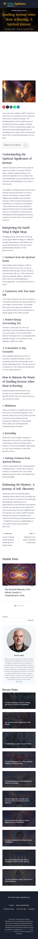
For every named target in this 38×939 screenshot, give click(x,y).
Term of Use (21, 909)
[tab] (15, 605)
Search (5, 617)
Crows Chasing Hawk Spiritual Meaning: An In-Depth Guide (8, 539)
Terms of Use (26, 929)
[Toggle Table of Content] (24, 145)
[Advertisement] (19, 58)
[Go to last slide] (6, 583)
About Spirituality (22, 905)
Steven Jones (11, 29)
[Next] (32, 583)
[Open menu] (34, 4)
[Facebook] (11, 107)
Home (11, 905)
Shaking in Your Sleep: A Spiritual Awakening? (29, 538)
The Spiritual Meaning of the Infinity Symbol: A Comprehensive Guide (17, 592)
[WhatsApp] (14, 107)
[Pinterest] (3, 107)
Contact (31, 909)
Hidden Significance (19, 10)
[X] (7, 107)
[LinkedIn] (18, 107)
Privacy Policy (9, 909)
